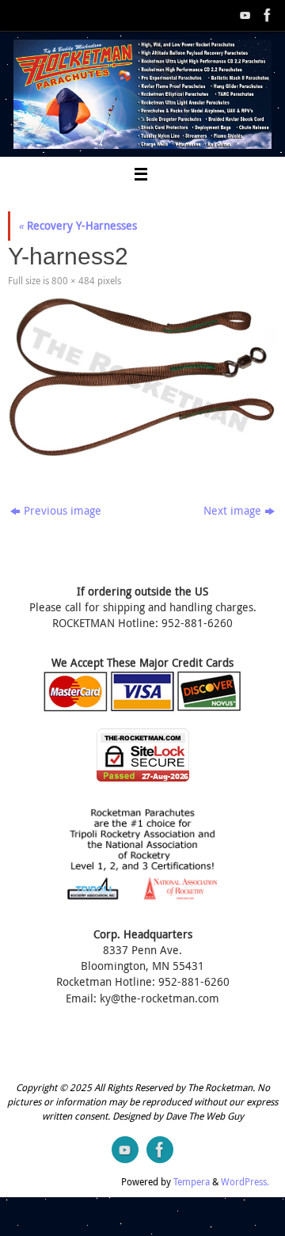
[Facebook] (266, 15)
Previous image (62, 511)
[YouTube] (244, 15)
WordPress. (245, 1181)
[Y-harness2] (142, 378)
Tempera (191, 1181)
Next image (232, 511)
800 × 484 (73, 280)
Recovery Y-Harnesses (77, 226)
